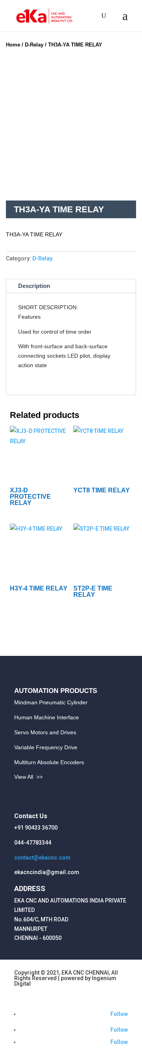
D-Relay (34, 45)
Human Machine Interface (46, 717)
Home (13, 45)
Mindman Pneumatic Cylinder (51, 702)
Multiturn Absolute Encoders (49, 762)
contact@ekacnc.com (42, 857)
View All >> (28, 777)
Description (34, 285)
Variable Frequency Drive (45, 747)
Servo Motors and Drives (45, 732)
